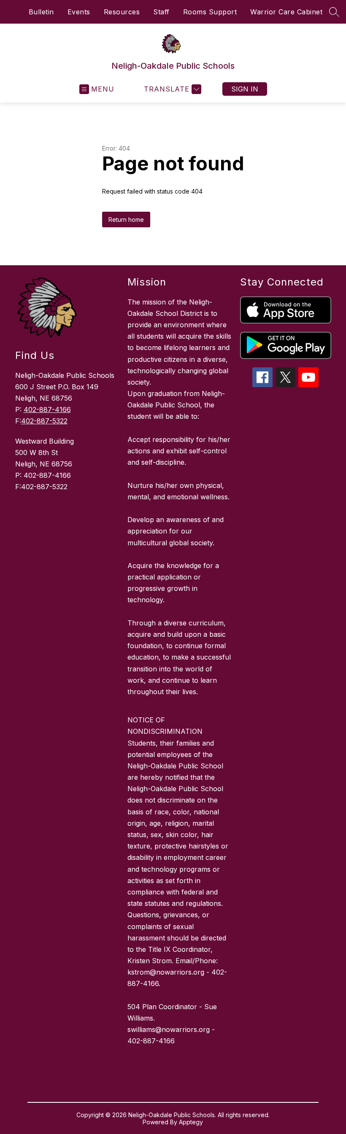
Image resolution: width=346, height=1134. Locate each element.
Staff (161, 12)
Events (79, 12)
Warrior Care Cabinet (286, 12)
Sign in (244, 89)
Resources (122, 12)
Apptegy (191, 1122)
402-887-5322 (44, 421)
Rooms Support (210, 12)
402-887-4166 (47, 409)
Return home (126, 219)
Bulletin (41, 12)
